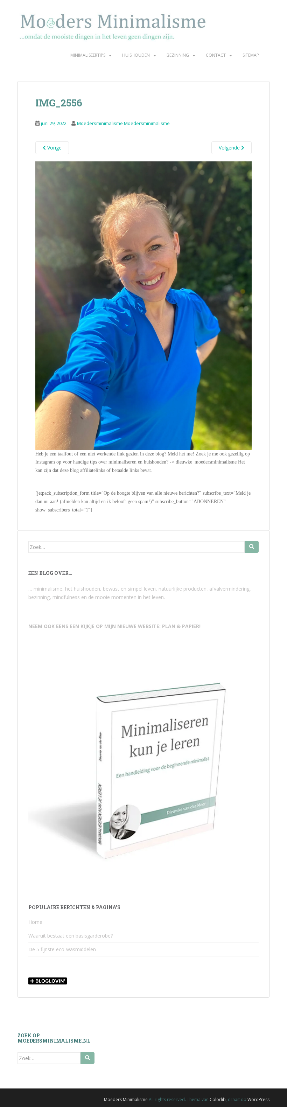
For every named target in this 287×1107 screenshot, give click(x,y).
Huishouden (136, 55)
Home (35, 922)
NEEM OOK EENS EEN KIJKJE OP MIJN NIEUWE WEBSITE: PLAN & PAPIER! (114, 626)
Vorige (54, 147)
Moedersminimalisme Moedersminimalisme (123, 123)
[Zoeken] (252, 547)
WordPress (258, 1099)
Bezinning (178, 55)
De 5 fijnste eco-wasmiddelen (62, 949)
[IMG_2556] (143, 305)
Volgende (230, 147)
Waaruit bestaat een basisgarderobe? (70, 935)
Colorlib (218, 1099)
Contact (216, 55)
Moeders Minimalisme (126, 1099)
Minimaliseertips (87, 55)
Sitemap (251, 55)
